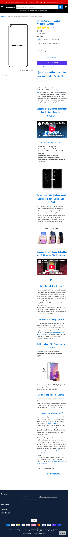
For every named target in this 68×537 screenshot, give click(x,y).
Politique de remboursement (22, 531)
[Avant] (40, 41)
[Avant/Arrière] (55, 41)
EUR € (33, 520)
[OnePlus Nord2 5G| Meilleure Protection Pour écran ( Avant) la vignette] (3, 77)
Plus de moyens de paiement (51, 67)
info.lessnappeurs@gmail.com (48, 497)
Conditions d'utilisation (51, 529)
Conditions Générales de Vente (17, 529)
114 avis (53, 27)
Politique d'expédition (38, 531)
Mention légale (50, 531)
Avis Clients (56, 473)
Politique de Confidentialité (35, 529)
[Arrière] (46, 41)
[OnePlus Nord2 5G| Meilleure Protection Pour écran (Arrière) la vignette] (7, 77)
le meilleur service (51, 424)
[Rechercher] (60, 7)
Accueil (3, 16)
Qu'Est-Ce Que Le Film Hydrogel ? (52, 285)
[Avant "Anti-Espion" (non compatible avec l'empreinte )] (52, 47)
